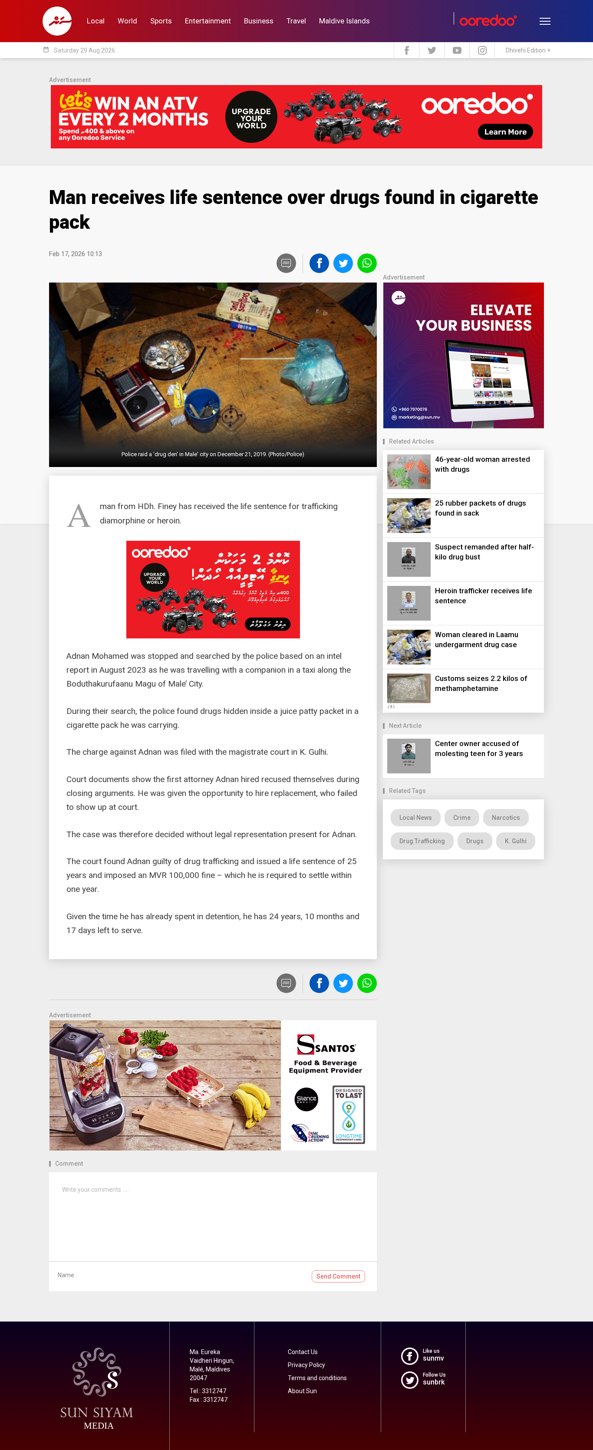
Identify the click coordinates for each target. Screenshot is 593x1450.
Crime (462, 817)
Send (338, 1276)
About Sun (302, 1391)
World (127, 20)
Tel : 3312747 (208, 1391)
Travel (296, 20)
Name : (67, 1275)
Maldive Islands (344, 20)
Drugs (475, 841)
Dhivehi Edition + (528, 50)
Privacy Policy (306, 1364)
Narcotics (506, 817)
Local (96, 20)
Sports (161, 20)
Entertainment (208, 20)
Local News (415, 817)
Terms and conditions (317, 1377)
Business (258, 20)
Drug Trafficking (422, 841)
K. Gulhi (516, 841)
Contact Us (303, 1351)
